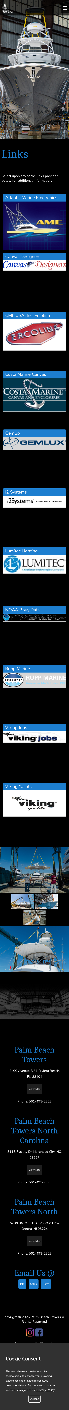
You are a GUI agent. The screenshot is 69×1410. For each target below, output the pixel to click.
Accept (34, 1399)
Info (22, 1284)
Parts (46, 1284)
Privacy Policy (45, 1390)
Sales (33, 1284)
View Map (35, 1089)
